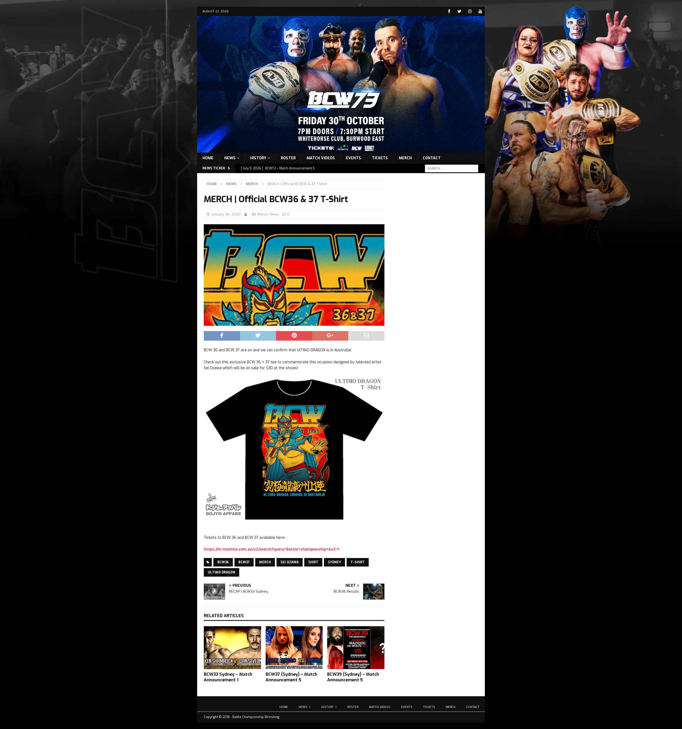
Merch (405, 158)
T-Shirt (358, 562)
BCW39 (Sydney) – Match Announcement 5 (353, 677)
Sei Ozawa (290, 562)
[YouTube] (480, 11)
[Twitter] (459, 11)
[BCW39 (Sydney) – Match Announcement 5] (355, 647)
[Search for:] (451, 168)
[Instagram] (469, 11)
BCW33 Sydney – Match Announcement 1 (228, 677)
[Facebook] (449, 11)
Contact (432, 158)
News (230, 158)
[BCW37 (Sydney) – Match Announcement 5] (294, 647)
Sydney (334, 562)
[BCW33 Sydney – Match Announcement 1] (232, 647)
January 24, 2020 (226, 214)
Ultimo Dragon (221, 572)
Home (207, 158)
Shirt (313, 562)
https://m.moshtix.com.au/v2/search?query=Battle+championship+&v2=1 (271, 549)
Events (353, 158)
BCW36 (223, 562)
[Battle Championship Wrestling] (341, 149)
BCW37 (244, 562)
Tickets (380, 158)
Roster (288, 158)
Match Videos (321, 158)
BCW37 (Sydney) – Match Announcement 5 (291, 677)
